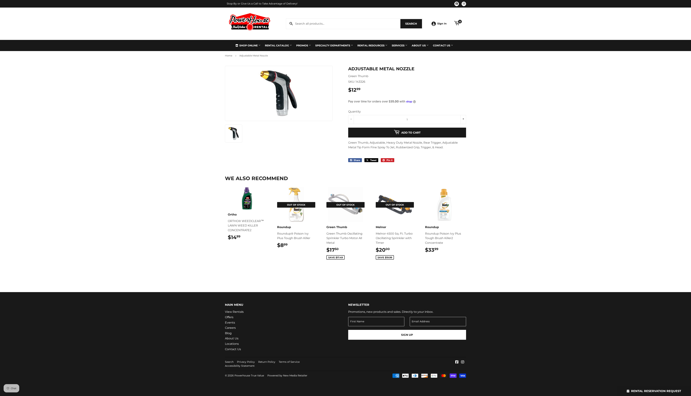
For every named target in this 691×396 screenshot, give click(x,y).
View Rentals (234, 311)
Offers (229, 317)
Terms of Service (289, 361)
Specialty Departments (333, 45)
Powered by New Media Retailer (287, 375)
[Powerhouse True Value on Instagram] (462, 362)
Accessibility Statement (240, 365)
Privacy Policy (246, 361)
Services (398, 45)
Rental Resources (371, 45)
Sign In (442, 23)
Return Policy (266, 361)
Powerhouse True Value (249, 375)
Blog (228, 333)
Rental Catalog (277, 45)
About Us (419, 45)
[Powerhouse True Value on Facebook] (457, 362)
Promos (302, 45)
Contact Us (442, 45)
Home (228, 55)
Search (413, 23)
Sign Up (407, 335)
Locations (232, 343)
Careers (230, 327)
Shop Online (248, 45)
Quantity (354, 111)
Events (230, 322)
